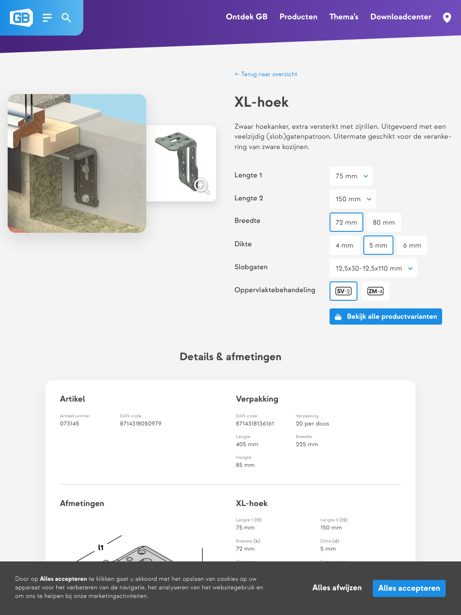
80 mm (384, 222)
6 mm (412, 245)
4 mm (345, 245)
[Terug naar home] (21, 18)
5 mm (378, 245)
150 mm (348, 199)
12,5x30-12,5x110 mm (369, 268)
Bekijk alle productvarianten (392, 316)
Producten (299, 17)
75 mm (346, 176)
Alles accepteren (410, 588)
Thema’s (344, 17)
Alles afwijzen (337, 588)
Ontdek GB (246, 17)
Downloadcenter (400, 17)
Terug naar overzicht (269, 74)
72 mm (347, 222)
